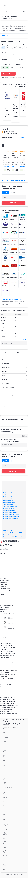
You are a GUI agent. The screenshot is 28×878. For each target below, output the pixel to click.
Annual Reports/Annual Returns (7, 605)
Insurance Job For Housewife (6, 709)
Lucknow (3, 336)
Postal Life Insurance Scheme (6, 678)
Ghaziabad (4, 333)
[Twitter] (11, 545)
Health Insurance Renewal (9, 502)
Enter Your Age (5, 53)
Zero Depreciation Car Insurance (7, 647)
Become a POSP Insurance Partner (7, 697)
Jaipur (2, 323)
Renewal (19, 11)
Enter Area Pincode (20, 60)
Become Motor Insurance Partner (7, 699)
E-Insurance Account (5, 590)
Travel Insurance (4, 570)
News (4, 5)
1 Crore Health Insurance (17, 487)
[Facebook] (1, 545)
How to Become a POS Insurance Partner (9, 705)
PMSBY (20, 532)
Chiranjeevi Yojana (7, 534)
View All (24, 339)
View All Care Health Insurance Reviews (13, 180)
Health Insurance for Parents (9, 508)
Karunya (23, 536)
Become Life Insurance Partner (7, 703)
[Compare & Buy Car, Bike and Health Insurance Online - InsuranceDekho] (9, 541)
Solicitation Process (4, 607)
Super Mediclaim (6, 383)
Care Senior (5, 371)
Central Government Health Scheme (11, 536)
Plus (3, 403)
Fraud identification (4, 601)
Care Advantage (6, 391)
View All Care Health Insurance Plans (11, 412)
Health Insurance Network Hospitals (11, 516)
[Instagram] (6, 545)
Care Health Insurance (8, 525)
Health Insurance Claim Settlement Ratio (12, 492)
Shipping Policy (3, 584)
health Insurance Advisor (8, 494)
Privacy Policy (3, 578)
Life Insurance (3, 562)
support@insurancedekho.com (12, 548)
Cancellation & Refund (5, 588)
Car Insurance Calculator (6, 645)
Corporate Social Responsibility (7, 613)
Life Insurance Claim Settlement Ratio (8, 682)
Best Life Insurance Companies (7, 686)
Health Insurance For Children (10, 512)
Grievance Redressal (4, 580)
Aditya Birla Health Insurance (9, 529)
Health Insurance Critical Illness (10, 491)
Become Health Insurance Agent (10, 422)
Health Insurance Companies (10, 496)
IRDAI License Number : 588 (12, 723)
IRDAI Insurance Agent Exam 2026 (7, 707)
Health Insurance (7, 485)
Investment (2, 566)
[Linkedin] (8, 545)
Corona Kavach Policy (7, 395)
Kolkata (3, 320)
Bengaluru (3, 317)
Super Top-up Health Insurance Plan (11, 498)
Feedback (2, 599)
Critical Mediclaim (6, 367)
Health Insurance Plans (17, 485)
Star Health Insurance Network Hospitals (7, 109)
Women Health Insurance (9, 510)
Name (4, 197)
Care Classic (5, 407)
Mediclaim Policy (7, 487)
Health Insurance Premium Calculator (11, 489)
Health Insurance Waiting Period (10, 518)
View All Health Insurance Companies (11, 299)
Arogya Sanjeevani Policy (8, 387)
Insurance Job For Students (6, 711)
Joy (2, 359)
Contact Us (2, 597)
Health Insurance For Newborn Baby (11, 514)
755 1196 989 (6, 550)
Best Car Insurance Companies (7, 655)
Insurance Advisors (18, 3)
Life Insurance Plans (4, 689)
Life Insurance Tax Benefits (6, 691)
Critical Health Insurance (5, 668)
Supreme (4, 399)
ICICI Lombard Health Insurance (10, 530)
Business (2, 568)
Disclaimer (2, 603)
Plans (7, 11)
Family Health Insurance (8, 504)
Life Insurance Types (4, 680)
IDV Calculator (3, 649)
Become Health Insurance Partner (7, 701)
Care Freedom (5, 363)
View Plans (12, 203)
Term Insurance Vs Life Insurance (7, 684)
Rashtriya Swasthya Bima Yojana (10, 532)
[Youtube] (3, 545)
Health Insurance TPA (8, 500)
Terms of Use (3, 586)
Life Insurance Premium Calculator (8, 693)
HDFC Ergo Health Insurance (9, 527)
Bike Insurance (3, 558)
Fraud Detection (3, 582)
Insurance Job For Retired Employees (8, 713)
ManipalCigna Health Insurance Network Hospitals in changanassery (10, 440)
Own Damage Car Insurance (6, 651)
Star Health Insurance (8, 523)
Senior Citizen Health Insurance (10, 506)
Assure (3, 375)
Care (2, 11)
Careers (2, 611)
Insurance (6, 3)
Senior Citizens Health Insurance (7, 674)
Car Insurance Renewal (5, 643)
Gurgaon (3, 327)
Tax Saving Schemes (5, 572)
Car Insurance (3, 556)
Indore (3, 330)
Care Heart (4, 379)
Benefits (13, 11)
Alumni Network (3, 609)
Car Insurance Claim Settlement (7, 653)
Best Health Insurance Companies (8, 662)
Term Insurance (3, 564)
